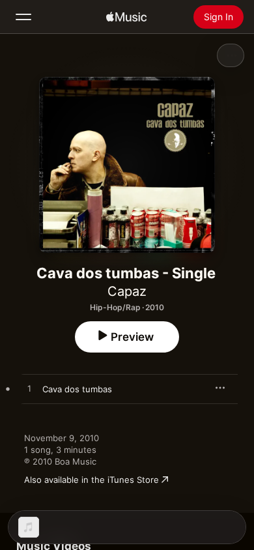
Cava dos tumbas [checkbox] (77, 389)
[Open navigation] (23, 17)
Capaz (127, 291)
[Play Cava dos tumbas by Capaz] (29, 389)
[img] (126, 17)
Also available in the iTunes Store (91, 479)
